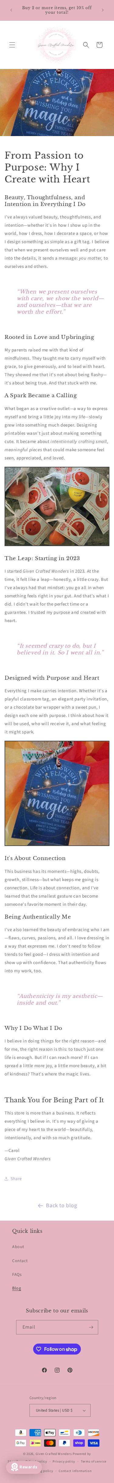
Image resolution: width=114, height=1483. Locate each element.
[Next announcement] (102, 10)
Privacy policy (64, 1461)
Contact (20, 1261)
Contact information (75, 1471)
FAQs (17, 1275)
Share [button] (16, 1179)
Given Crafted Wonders (54, 1454)
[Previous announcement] (11, 10)
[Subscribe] (91, 1327)
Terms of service (93, 1461)
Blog (16, 1288)
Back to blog (61, 1205)
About (18, 1247)
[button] (12, 45)
